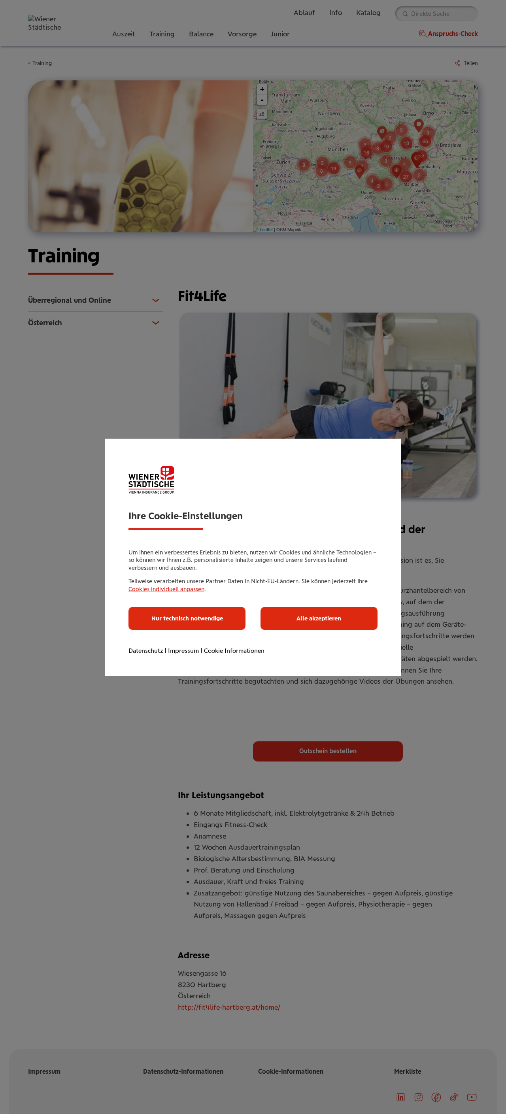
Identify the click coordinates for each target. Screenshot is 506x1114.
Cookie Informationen (234, 650)
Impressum (183, 650)
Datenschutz (145, 650)
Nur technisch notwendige (187, 618)
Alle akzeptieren (318, 618)
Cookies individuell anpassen (166, 589)
